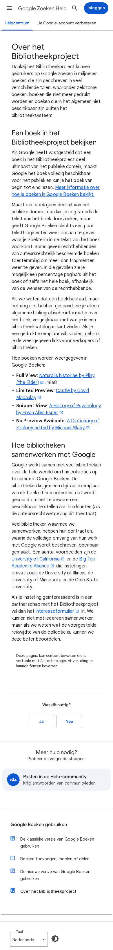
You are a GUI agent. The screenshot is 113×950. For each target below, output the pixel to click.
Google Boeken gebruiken (38, 825)
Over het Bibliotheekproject (48, 891)
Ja (41, 721)
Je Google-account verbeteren (67, 23)
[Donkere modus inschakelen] (55, 939)
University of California (36, 559)
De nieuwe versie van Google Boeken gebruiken (55, 875)
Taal (19, 931)
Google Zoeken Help (42, 8)
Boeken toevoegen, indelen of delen (55, 858)
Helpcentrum (17, 23)
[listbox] (29, 939)
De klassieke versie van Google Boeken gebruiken (57, 843)
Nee (69, 721)
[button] (9, 8)
